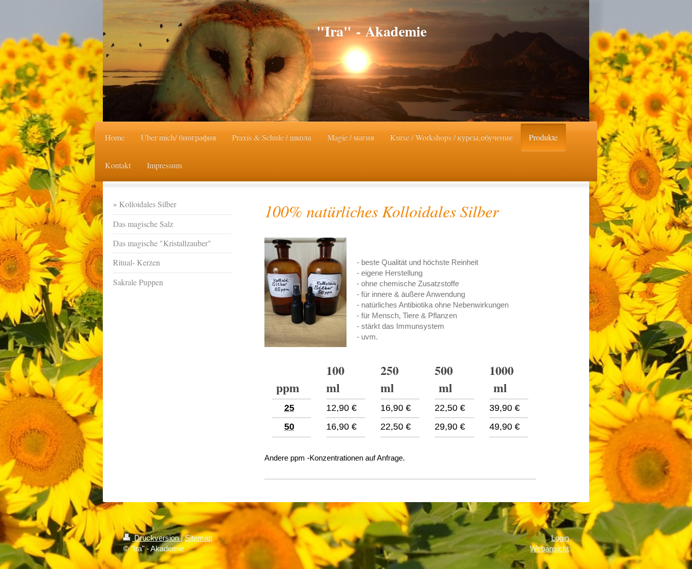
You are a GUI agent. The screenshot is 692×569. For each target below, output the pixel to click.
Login (560, 538)
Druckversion (156, 538)
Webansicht (549, 548)
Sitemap (198, 538)
